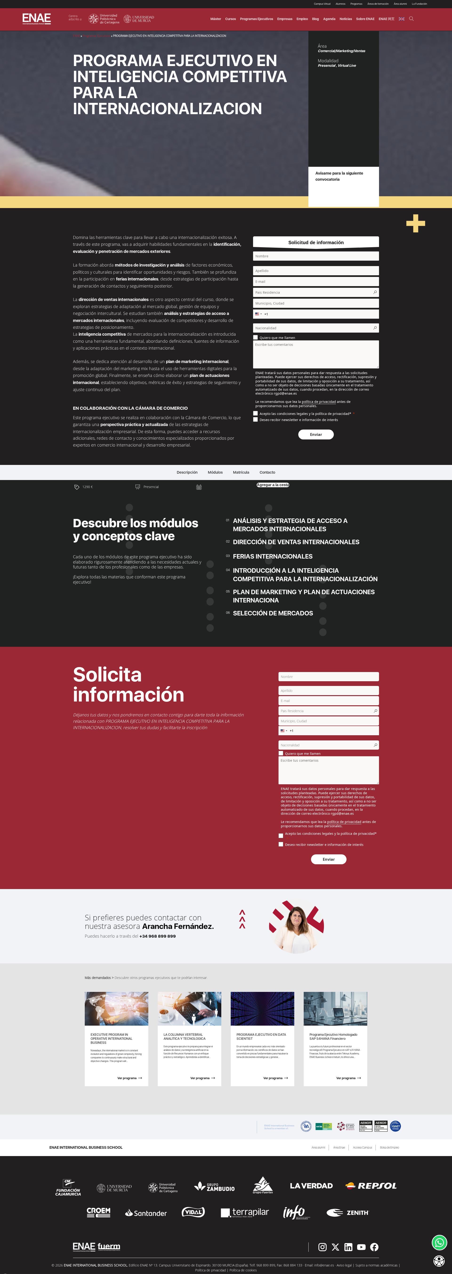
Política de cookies (243, 1270)
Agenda (329, 19)
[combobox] (258, 313)
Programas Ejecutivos (96, 36)
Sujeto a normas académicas (376, 1265)
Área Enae (339, 1147)
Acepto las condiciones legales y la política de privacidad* (305, 413)
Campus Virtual (322, 3)
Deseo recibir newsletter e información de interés (299, 420)
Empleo (302, 19)
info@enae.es (324, 1265)
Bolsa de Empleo (389, 1147)
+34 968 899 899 (157, 936)
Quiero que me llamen (277, 337)
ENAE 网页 (387, 19)
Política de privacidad (210, 1270)
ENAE (76, 36)
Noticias (346, 19)
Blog (315, 19)
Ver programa (127, 1078)
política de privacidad (319, 401)
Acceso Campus (362, 1147)
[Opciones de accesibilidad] (439, 1261)
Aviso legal (344, 1265)
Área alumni (318, 1147)
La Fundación (419, 3)
